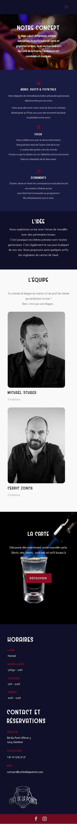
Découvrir (38, 578)
